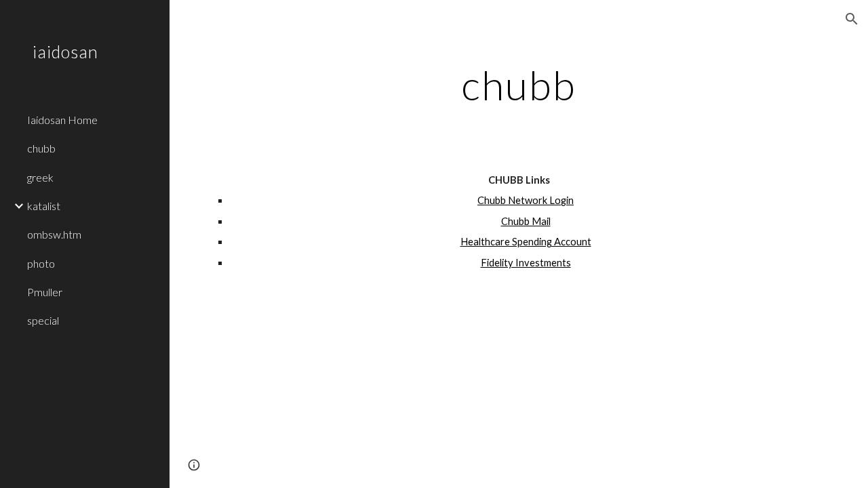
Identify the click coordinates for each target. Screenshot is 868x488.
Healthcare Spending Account (525, 241)
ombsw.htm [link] (54, 234)
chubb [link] (41, 148)
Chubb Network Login (525, 200)
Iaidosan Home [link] (62, 119)
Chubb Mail (526, 221)
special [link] (43, 320)
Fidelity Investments (526, 262)
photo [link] (41, 263)
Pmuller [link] (44, 291)
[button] (851, 19)
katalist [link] (43, 205)
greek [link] (40, 177)
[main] (518, 85)
